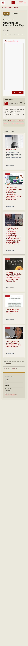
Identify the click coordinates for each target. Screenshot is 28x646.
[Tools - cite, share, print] (17, 3)
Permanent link (18, 34)
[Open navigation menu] (25, 3)
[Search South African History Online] (13, 2)
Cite (7, 34)
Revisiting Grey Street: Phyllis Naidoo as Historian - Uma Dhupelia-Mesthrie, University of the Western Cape (14, 276)
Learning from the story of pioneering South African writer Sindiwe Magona (13, 344)
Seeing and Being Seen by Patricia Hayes (12, 311)
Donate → (8, 363)
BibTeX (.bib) (11, 120)
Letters (16, 7)
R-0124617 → (15, 368)
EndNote (6, 123)
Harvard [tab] (11, 103)
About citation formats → (18, 123)
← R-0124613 (6, 368)
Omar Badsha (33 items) (11, 394)
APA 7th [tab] (6, 103)
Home (2, 7)
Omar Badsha (11, 149)
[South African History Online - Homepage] (3, 3)
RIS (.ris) (21, 120)
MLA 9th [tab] (21, 103)
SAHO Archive (8, 7)
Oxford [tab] (16, 103)
